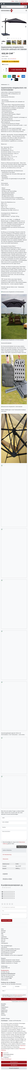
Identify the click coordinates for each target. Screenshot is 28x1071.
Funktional (6, 1057)
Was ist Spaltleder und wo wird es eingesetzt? (12, 955)
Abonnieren (13, 999)
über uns (3, 940)
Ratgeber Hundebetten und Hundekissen (10, 961)
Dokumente (5, 859)
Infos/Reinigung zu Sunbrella (8, 952)
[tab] (14, 850)
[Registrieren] (4, 4)
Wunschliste (5, 64)
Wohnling (3, 1015)
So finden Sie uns (5, 972)
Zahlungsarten (4, 943)
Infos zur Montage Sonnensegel (8, 950)
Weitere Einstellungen (6, 1059)
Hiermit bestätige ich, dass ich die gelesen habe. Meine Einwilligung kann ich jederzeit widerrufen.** (14, 995)
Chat (13, 1)
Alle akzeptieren (14, 1062)
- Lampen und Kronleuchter (11, 1020)
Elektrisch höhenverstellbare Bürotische (10, 948)
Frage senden (21, 846)
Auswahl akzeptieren (14, 1068)
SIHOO (2, 1013)
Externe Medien (7, 1055)
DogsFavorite (4, 1010)
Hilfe (2, 933)
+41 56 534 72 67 (23, 1)
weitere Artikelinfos (7, 850)
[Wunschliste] (19, 4)
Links (2, 935)
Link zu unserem (6, 978)
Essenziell (6, 1052)
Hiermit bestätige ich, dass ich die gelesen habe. (14, 842)
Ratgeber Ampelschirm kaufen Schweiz (10, 959)
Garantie (3, 932)
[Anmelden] (2, 4)
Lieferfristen (4, 936)
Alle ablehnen (14, 1065)
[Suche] (25, 6)
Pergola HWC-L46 (5, 967)
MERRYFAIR (4, 1011)
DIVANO (3, 1005)
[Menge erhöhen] (6, 69)
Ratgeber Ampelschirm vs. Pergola (9, 963)
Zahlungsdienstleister (9, 1054)
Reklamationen (4, 979)
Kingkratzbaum (4, 1007)
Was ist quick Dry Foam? (7, 953)
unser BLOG (4, 947)
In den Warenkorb (16, 69)
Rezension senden (6, 920)
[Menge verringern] (6, 71)
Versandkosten (13, 58)
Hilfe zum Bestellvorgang (7, 976)
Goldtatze (3, 1008)
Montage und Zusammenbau (8, 975)
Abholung (3, 930)
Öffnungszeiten (4, 938)
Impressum (22, 1045)
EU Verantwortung (7, 854)
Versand (3, 941)
